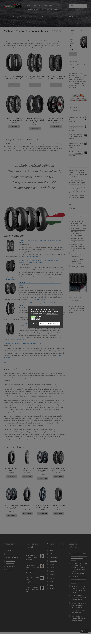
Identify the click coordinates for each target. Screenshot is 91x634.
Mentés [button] (42, 323)
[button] (33, 317)
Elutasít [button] (35, 323)
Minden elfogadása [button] (53, 323)
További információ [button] (52, 314)
